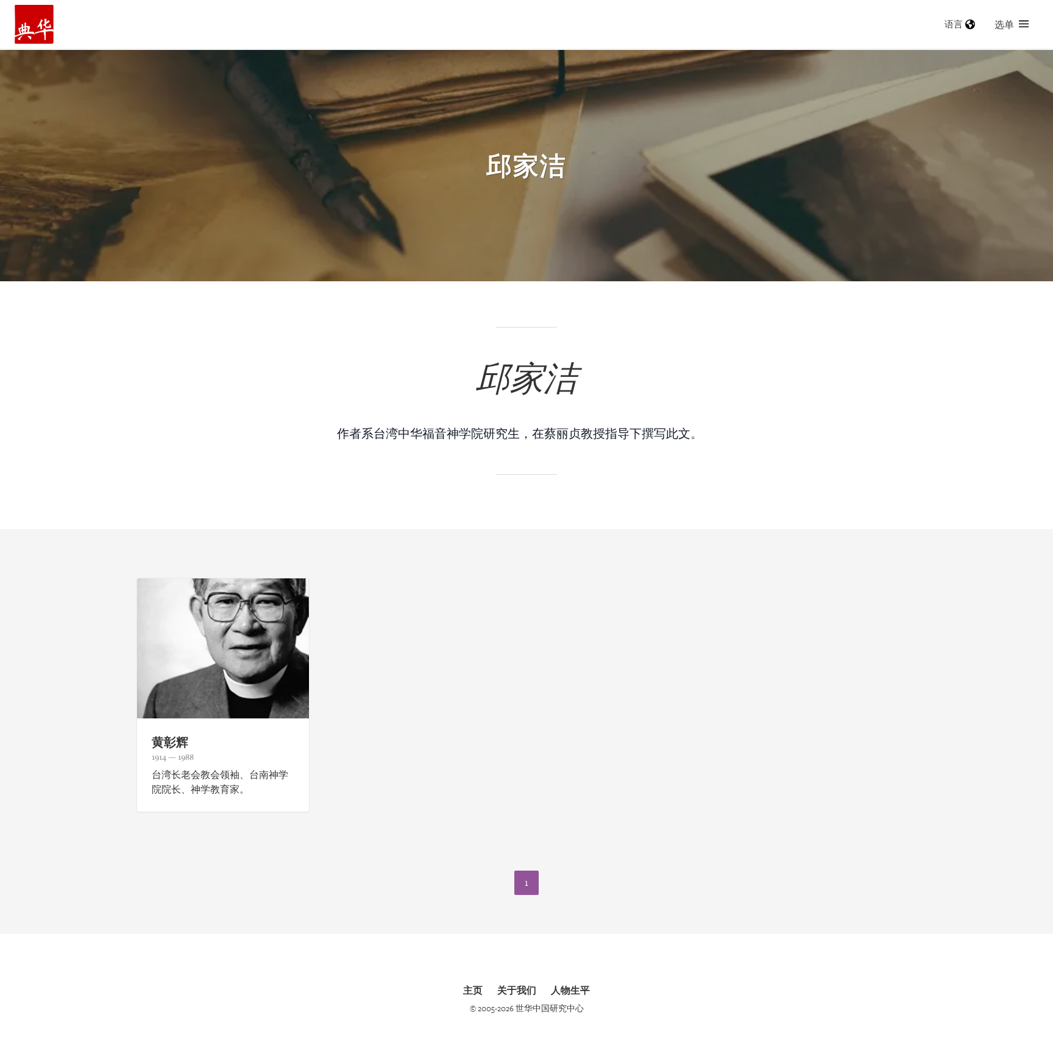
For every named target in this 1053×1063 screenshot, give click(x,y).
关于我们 (516, 990)
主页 (473, 990)
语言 (954, 24)
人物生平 (570, 990)
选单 (1004, 24)
